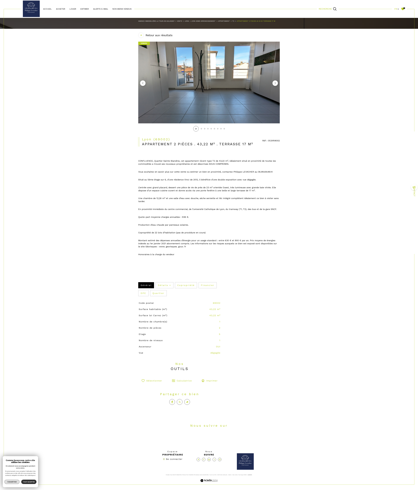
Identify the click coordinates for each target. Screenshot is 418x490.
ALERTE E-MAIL (100, 9)
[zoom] (209, 123)
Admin (229, 474)
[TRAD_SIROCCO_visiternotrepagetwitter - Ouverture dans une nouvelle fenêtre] (216, 435)
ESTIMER (84, 9)
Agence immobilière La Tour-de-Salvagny (156, 21)
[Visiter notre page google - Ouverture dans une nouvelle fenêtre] (201, 435)
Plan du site (213, 474)
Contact (414, 191)
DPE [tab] (143, 293)
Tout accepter (29, 482)
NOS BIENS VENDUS (121, 9)
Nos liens (234, 474)
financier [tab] (207, 285)
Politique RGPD (242, 474)
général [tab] (146, 285)
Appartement (224, 21)
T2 (233, 21)
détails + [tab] (164, 285)
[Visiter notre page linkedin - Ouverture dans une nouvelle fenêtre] (209, 435)
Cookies (250, 474)
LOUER (73, 9)
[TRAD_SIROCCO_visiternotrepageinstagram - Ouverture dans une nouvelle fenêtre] (224, 435)
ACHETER (60, 9)
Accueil (47, 9)
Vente (179, 21)
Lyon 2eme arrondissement (203, 21)
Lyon (187, 21)
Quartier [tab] (158, 293)
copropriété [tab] (186, 285)
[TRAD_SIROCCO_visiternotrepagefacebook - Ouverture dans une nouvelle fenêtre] (194, 435)
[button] (275, 83)
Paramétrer (12, 482)
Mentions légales (222, 474)
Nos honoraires (204, 474)
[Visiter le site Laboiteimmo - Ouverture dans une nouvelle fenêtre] (209, 483)
